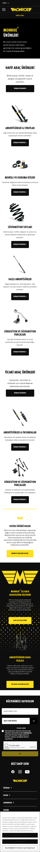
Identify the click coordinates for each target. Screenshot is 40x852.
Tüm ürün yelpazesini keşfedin (20, 684)
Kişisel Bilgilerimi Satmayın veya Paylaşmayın (20, 848)
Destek (5, 795)
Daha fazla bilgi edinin (20, 620)
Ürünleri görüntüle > (20, 142)
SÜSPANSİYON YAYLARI (20, 227)
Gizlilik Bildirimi (27, 733)
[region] (20, 831)
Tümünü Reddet (20, 841)
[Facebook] (13, 772)
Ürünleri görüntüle (20, 88)
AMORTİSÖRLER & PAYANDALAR (20, 432)
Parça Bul (20, 15)
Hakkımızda (7, 803)
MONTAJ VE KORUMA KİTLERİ (20, 177)
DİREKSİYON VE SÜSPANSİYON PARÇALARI (20, 333)
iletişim (6, 810)
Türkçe (5, 3)
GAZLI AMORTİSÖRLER (20, 279)
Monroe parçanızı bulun (20, 553)
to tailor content (21, 728)
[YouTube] (27, 772)
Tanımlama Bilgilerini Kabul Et (20, 835)
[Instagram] (20, 772)
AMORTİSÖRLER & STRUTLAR (20, 128)
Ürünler (6, 788)
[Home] (20, 9)
